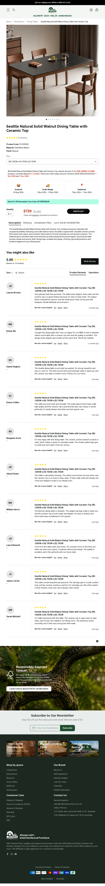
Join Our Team (60, 782)
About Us (58, 770)
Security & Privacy (43, 867)
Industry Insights (61, 778)
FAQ (8, 820)
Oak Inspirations (60, 774)
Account (91, 10)
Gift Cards (10, 816)
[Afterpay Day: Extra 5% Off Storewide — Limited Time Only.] (52, 3)
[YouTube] (15, 854)
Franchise (58, 786)
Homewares (11, 790)
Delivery (27, 223)
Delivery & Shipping (14, 800)
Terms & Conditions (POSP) (18, 804)
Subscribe (67, 728)
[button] (52, 138)
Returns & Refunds (14, 808)
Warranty (10, 812)
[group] (19, 259)
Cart (97, 10)
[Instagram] (11, 854)
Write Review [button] (90, 261)
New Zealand (47, 879)
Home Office (11, 782)
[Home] (52, 10)
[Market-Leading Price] (52, 749)
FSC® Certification (62, 790)
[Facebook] (7, 854)
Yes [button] (55, 308)
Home (8, 22)
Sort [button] (8, 272)
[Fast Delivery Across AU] (84, 749)
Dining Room (19, 22)
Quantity (9, 209)
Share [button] (66, 308)
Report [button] (60, 308)
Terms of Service (62, 867)
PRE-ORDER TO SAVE (86, 171)
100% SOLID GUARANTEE (67, 223)
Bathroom (10, 786)
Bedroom (10, 778)
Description (15, 223)
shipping (35, 215)
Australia (60, 879)
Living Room (11, 770)
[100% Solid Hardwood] (20, 749)
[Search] (14, 10)
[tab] (78, 273)
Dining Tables (32, 22)
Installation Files (43, 223)
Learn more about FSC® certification (28, 689)
